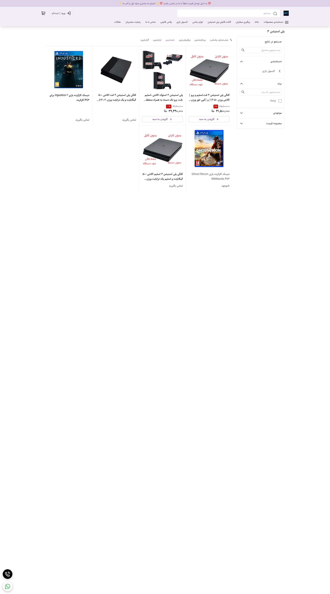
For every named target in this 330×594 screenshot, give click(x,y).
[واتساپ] (7, 586)
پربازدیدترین (200, 40)
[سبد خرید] (43, 13)
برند (279, 83)
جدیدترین (170, 40)
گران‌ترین (145, 40)
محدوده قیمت (274, 123)
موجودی (277, 113)
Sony (273, 101)
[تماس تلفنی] (7, 574)
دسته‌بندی (276, 61)
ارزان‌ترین (157, 40)
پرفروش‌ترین (184, 40)
